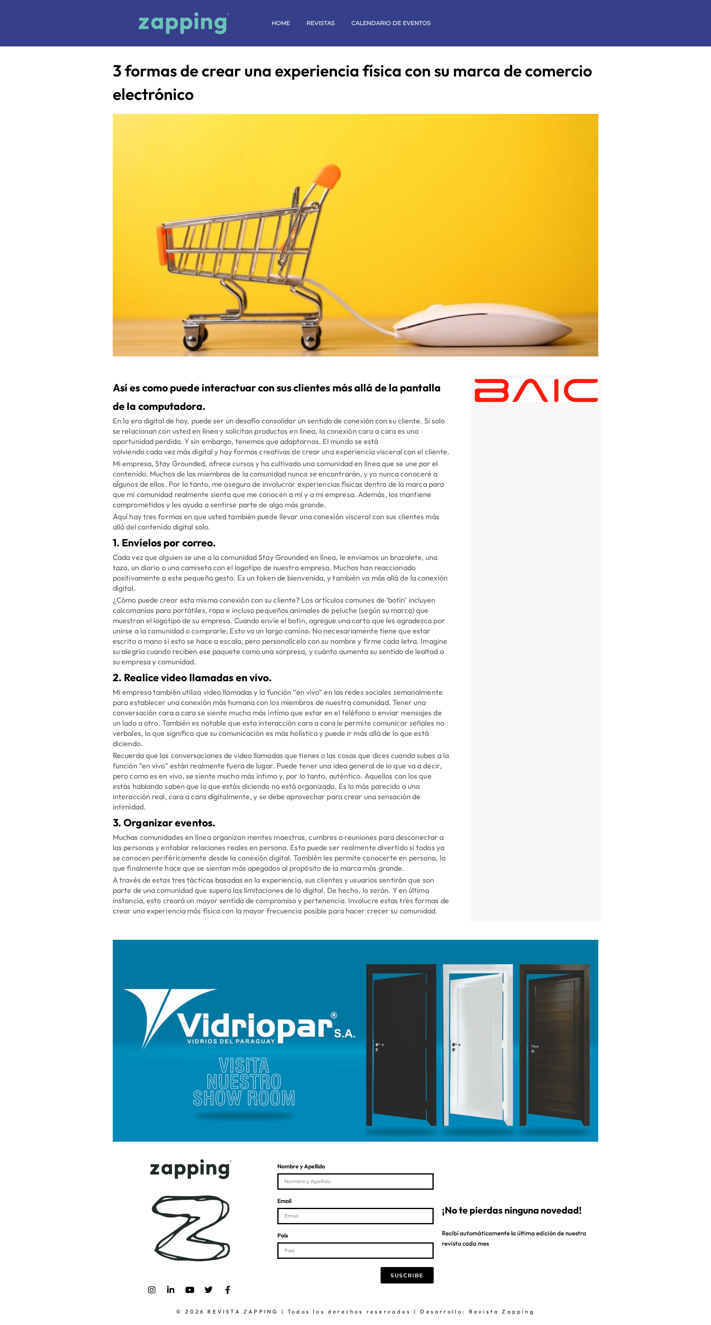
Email (284, 1201)
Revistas (321, 23)
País (282, 1236)
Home (281, 23)
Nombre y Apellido (301, 1166)
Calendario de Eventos (391, 23)
